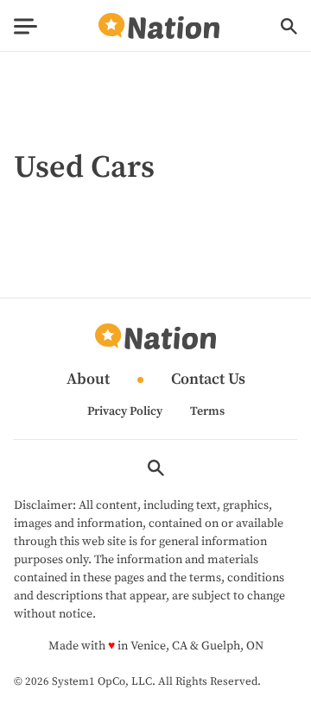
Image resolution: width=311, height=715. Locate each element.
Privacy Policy (124, 411)
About (88, 380)
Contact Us (208, 380)
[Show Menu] (25, 26)
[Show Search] (289, 26)
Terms (207, 411)
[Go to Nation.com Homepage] (158, 26)
